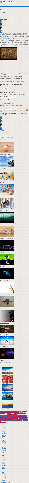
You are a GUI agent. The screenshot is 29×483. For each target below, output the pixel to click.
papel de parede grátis (12, 415)
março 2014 (3, 432)
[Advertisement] (14, 65)
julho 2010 (3, 461)
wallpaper (2, 420)
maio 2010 (3, 463)
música (3, 413)
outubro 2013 (3, 436)
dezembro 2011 (4, 449)
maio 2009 (3, 471)
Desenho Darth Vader (4, 323)
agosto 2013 (3, 437)
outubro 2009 (3, 468)
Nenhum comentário (3, 12)
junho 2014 (3, 431)
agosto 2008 (3, 478)
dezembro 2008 (4, 475)
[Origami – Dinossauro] (14, 302)
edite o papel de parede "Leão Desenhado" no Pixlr (7, 38)
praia (23, 419)
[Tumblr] (14, 28)
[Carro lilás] (14, 245)
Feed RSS (13, 111)
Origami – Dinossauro (4, 309)
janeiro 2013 (3, 441)
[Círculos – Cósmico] (14, 353)
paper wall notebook (18, 419)
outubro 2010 (3, 459)
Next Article (5, 19)
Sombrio (2, 224)
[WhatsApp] (14, 22)
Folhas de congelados (5, 383)
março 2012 (3, 447)
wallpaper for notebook (17, 420)
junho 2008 (3, 479)
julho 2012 (3, 445)
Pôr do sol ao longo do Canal (5, 391)
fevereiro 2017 (4, 425)
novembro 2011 (4, 450)
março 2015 (3, 427)
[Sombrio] (14, 217)
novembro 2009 (4, 467)
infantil (24, 412)
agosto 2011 (3, 452)
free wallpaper (9, 412)
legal (1, 413)
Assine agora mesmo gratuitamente (23, 75)
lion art (4, 137)
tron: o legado (11, 137)
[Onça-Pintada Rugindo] (14, 329)
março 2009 (3, 473)
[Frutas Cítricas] (14, 175)
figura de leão (16, 136)
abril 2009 (3, 472)
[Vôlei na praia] (14, 189)
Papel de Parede (2, 482)
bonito (11, 411)
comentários (15, 45)
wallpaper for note (9, 420)
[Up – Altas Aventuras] (14, 340)
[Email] (14, 30)
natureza (9, 413)
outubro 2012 (3, 443)
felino (13, 136)
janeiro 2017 (3, 426)
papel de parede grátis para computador (12, 416)
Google (19, 110)
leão (18, 136)
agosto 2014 (3, 429)
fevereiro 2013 (4, 440)
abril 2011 (3, 455)
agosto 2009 (3, 469)
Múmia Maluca (3, 266)
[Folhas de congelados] (7, 382)
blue (9, 411)
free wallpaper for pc (16, 412)
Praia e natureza (3, 168)
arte (8, 136)
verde (27, 419)
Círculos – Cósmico (4, 360)
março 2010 (3, 464)
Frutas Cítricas (3, 182)
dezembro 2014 (4, 428)
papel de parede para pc (9, 419)
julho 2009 (3, 470)
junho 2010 (3, 462)
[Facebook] (14, 20)
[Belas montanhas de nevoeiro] (7, 374)
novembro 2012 (4, 442)
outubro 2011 (3, 451)
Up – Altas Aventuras (4, 346)
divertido (26, 411)
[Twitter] (14, 26)
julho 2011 (3, 453)
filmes (5, 412)
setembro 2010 (4, 460)
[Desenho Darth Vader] (14, 316)
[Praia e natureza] (14, 161)
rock (24, 419)
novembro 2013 (4, 435)
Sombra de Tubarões (4, 280)
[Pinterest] (14, 24)
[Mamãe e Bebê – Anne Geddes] (14, 147)
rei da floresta (7, 137)
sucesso (26, 419)
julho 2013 (3, 438)
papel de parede (18, 413)
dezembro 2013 (4, 434)
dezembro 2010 (4, 458)
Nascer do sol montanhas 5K (5, 408)
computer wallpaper (17, 411)
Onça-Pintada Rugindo (4, 334)
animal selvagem (6, 136)
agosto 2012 (3, 444)
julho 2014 (3, 430)
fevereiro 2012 (4, 448)
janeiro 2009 (3, 474)
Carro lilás (2, 252)
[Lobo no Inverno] (14, 203)
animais (1, 411)
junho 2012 (3, 446)
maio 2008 (3, 480)
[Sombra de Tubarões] (14, 273)
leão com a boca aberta (22, 136)
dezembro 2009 (4, 466)
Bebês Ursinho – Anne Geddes (6, 238)
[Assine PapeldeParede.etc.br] (27, 110)
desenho (11, 136)
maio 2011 (3, 454)
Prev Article (1, 19)
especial (1, 412)
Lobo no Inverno (3, 210)
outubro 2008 (3, 476)
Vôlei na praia (3, 196)
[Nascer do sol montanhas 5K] (7, 407)
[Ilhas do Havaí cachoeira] (7, 399)
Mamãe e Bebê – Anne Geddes (6, 154)
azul (6, 411)
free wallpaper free (21, 412)
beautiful (8, 411)
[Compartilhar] (14, 32)
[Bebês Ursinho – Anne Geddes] (14, 231)
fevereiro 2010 (4, 465)
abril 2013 (3, 439)
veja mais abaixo (23, 36)
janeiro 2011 (3, 457)
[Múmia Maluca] (14, 259)
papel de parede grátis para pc (15, 417)
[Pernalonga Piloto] (14, 287)
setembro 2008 (4, 477)
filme (4, 412)
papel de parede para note (13, 418)
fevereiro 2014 (4, 433)
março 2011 (3, 456)
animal (2, 136)
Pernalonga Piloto (4, 294)
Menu (1, 6)
